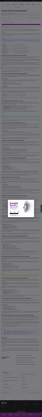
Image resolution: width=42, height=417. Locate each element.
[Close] (21, 200)
